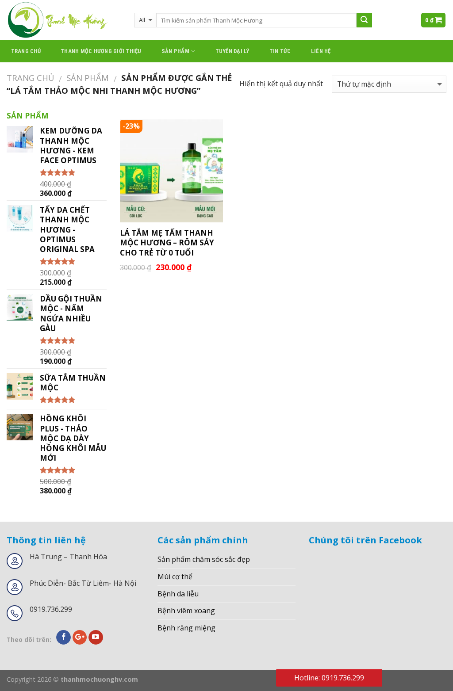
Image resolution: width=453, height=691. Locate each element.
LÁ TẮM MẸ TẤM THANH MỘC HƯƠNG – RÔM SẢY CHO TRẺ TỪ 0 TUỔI (167, 242)
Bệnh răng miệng (186, 628)
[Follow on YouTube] (95, 637)
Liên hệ (321, 51)
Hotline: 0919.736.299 (329, 678)
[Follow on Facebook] (63, 637)
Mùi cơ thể (174, 576)
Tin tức (280, 51)
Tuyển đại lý (232, 51)
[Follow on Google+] (80, 637)
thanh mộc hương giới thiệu (101, 51)
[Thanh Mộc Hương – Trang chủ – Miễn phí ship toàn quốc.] (64, 20)
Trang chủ (26, 51)
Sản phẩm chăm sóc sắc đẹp (203, 559)
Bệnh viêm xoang (186, 610)
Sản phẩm (175, 51)
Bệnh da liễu (178, 594)
